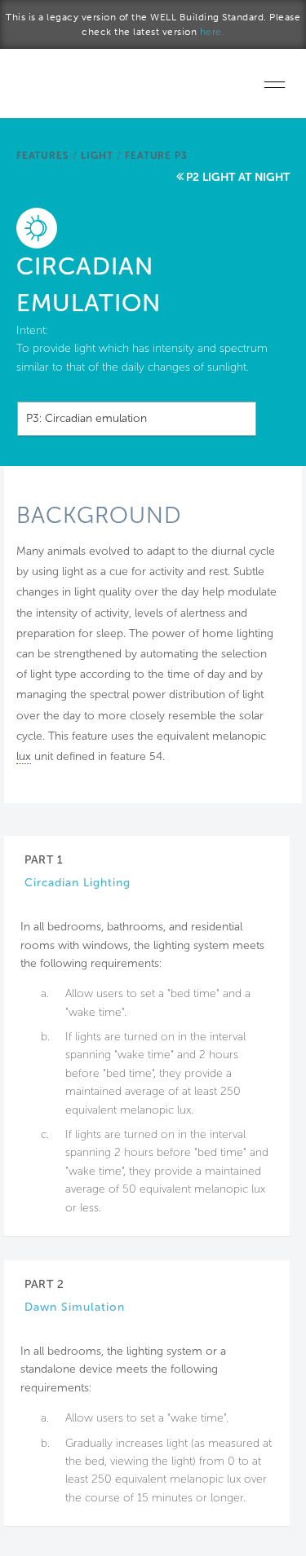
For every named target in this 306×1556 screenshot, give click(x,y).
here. (212, 31)
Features (42, 155)
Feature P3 (156, 155)
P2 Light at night (238, 177)
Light (97, 155)
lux (23, 756)
